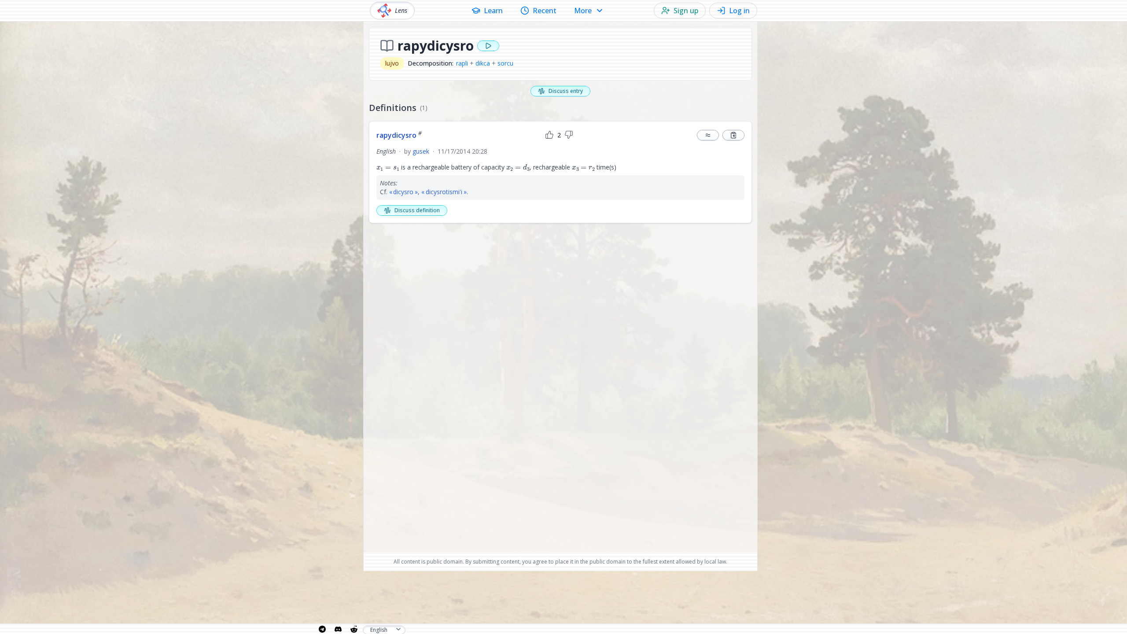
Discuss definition (417, 210)
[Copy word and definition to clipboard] (733, 135)
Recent (544, 10)
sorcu (505, 63)
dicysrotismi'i (444, 192)
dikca (482, 63)
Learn (493, 10)
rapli (462, 63)
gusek (420, 151)
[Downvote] (569, 135)
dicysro (403, 192)
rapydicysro (399, 135)
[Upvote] (549, 135)
